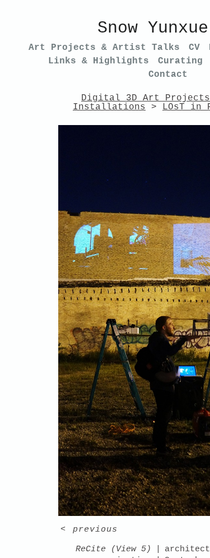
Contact (168, 75)
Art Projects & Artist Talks (104, 48)
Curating (180, 61)
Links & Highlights (98, 61)
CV (194, 48)
